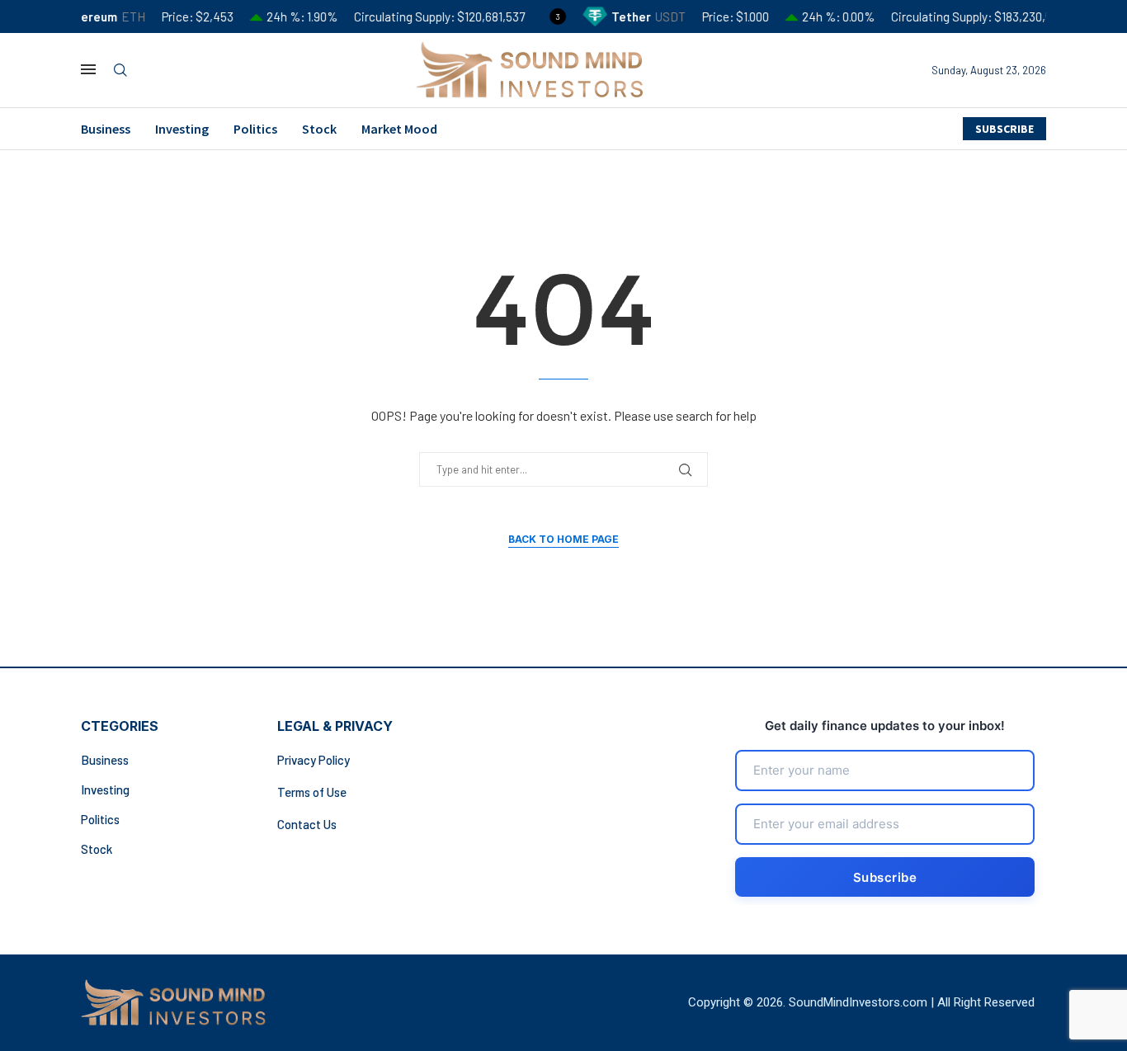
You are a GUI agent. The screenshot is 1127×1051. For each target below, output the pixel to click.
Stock (319, 128)
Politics (255, 128)
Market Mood (399, 128)
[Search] (120, 71)
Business (105, 128)
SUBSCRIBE (1004, 128)
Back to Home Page (563, 539)
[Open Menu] (88, 69)
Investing (182, 128)
